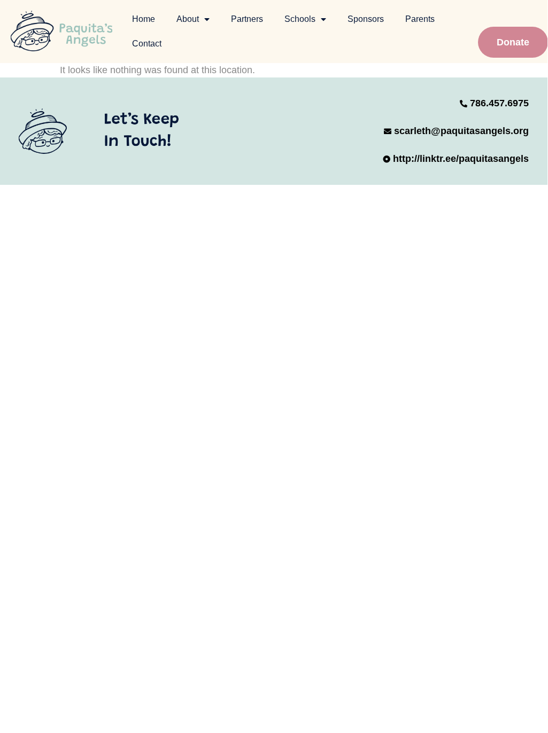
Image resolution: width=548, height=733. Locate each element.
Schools (299, 19)
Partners (247, 19)
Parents (420, 19)
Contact (146, 43)
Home (143, 19)
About (187, 19)
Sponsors (366, 19)
